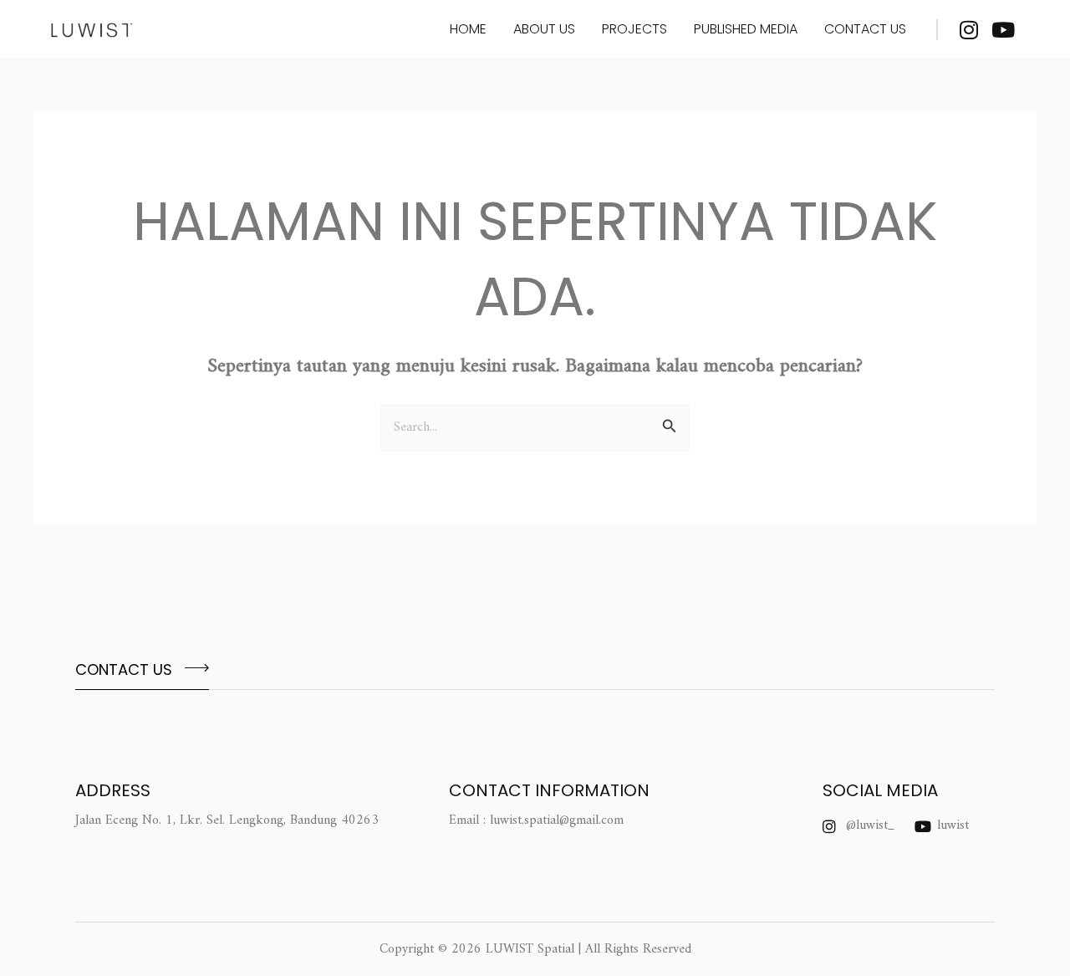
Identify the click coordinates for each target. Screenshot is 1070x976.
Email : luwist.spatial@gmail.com (536, 820)
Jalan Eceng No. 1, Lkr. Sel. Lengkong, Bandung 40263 (227, 820)
